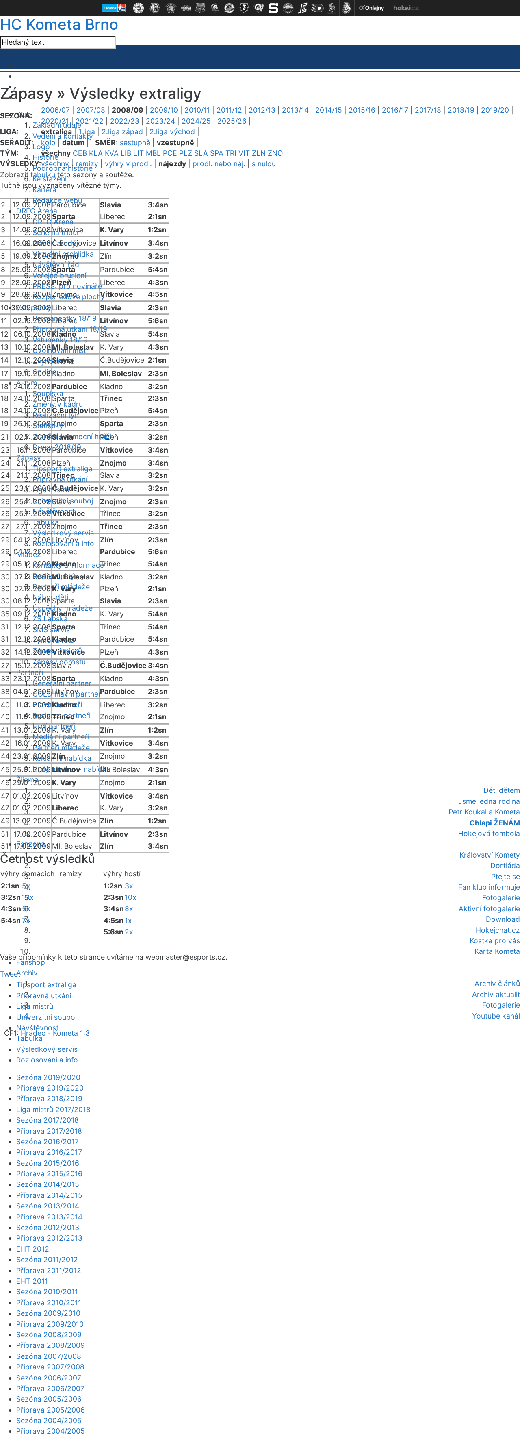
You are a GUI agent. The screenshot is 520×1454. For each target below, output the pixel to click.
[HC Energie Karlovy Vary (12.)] (302, 8)
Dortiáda (505, 865)
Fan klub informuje (489, 887)
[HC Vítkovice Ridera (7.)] (229, 8)
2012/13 (262, 110)
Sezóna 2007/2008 (48, 1356)
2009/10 (164, 110)
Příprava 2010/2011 (48, 1302)
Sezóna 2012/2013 (47, 1227)
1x (128, 920)
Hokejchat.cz (498, 930)
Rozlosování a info (47, 1060)
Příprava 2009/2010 (50, 1324)
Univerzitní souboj (46, 1017)
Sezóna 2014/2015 (47, 1184)
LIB (126, 153)
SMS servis (51, 629)
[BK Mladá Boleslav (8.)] (244, 8)
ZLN (259, 153)
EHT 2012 (32, 1249)
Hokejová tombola (489, 833)
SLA (201, 153)
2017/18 (428, 110)
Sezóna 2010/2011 (47, 1291)
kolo (48, 142)
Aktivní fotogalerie (489, 908)
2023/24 (160, 121)
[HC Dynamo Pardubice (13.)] (317, 8)
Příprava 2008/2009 (50, 1345)
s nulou (264, 163)
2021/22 (90, 121)
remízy (87, 163)
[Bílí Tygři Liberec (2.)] (155, 8)
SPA (216, 153)
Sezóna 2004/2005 (49, 1420)
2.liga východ (172, 131)
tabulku (42, 174)
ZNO (275, 153)
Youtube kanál (496, 1016)
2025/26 (232, 121)
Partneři (29, 672)
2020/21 (55, 121)
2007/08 (90, 110)
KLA (96, 153)
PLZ (185, 153)
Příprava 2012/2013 (49, 1238)
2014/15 (328, 110)
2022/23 (124, 121)
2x (129, 931)
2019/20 (495, 110)
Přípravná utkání (43, 995)
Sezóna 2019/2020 (48, 1077)
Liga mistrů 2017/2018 (53, 1109)
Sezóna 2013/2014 (47, 1206)
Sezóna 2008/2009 (49, 1334)
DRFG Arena (36, 211)
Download (503, 919)
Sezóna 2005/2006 (49, 1399)
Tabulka (29, 1038)
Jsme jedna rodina (489, 801)
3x (129, 886)
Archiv (27, 973)
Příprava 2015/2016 (49, 1173)
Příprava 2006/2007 (50, 1388)
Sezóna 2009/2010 (48, 1313)
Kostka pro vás (495, 940)
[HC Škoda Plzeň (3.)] (171, 8)
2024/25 (196, 121)
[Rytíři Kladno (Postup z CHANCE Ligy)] (332, 8)
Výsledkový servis (63, 533)
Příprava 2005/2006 (50, 1410)
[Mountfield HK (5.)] (200, 8)
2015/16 (362, 110)
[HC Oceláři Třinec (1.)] (138, 8)
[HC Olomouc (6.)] (215, 8)
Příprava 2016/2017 (49, 1152)
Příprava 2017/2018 (49, 1131)
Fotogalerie (501, 897)
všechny (55, 163)
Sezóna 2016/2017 (47, 1141)
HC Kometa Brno (59, 24)
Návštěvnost (37, 1027)
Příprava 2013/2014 (49, 1216)
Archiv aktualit (496, 994)
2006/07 (55, 110)
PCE (170, 153)
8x (129, 908)
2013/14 (295, 110)
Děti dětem (501, 790)
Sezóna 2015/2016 (47, 1163)
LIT (138, 153)
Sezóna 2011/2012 (47, 1259)
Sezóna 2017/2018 (47, 1120)
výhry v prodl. (128, 163)
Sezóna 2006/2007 (48, 1377)
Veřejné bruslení (59, 275)
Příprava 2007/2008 (50, 1367)
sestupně (135, 142)
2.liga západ (122, 131)
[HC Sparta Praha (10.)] (273, 8)
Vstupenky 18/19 (60, 339)
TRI (230, 153)
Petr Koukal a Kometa (484, 812)
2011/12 (229, 110)
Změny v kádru (57, 404)
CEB (80, 153)
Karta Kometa (497, 951)
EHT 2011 (32, 1281)
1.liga (86, 131)
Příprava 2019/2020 (50, 1088)
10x (28, 897)
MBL (153, 153)
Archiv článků (497, 983)
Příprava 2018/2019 (49, 1098)
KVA (112, 153)
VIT (244, 153)
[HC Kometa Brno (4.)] (185, 8)
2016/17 (395, 110)
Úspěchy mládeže (62, 608)
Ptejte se (505, 876)
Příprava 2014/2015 (49, 1195)
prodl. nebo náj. (219, 163)
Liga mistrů (50, 489)
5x (26, 886)
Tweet (10, 974)
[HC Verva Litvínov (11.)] (288, 8)
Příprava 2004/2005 (50, 1431)
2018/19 (461, 110)
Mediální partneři (60, 736)
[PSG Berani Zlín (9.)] (258, 8)
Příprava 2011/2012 (48, 1270)
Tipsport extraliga (46, 984)
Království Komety (489, 855)
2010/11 (197, 110)
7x (26, 920)
